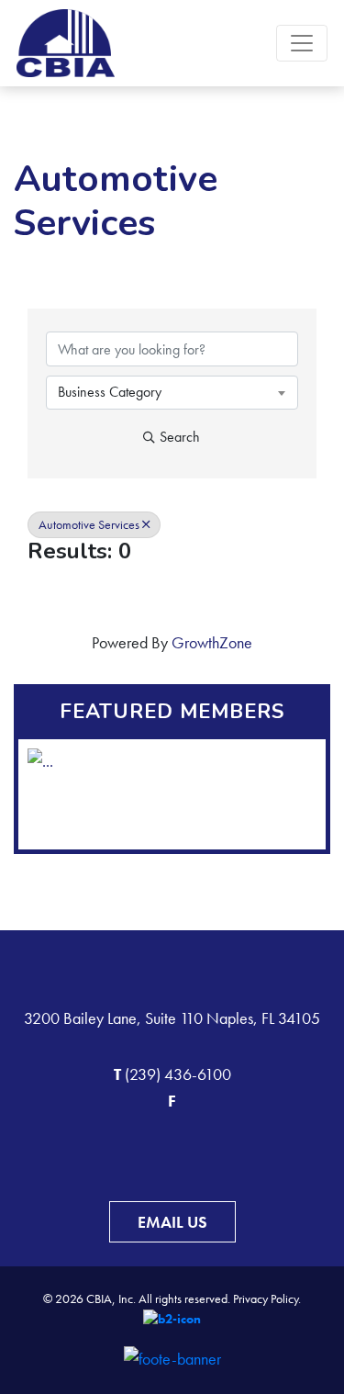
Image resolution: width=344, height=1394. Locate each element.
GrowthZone (212, 642)
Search (180, 436)
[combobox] (172, 392)
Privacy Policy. (267, 1298)
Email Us (172, 1221)
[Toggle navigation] (301, 43)
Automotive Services (89, 525)
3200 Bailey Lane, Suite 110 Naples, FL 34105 (172, 1018)
